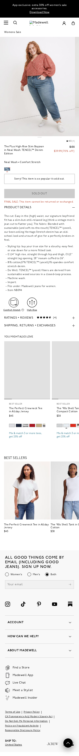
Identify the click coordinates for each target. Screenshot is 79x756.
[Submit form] (70, 585)
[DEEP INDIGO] (19, 425)
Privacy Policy (32, 712)
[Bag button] (73, 23)
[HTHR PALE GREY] (12, 425)
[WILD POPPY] (73, 425)
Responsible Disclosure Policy (22, 730)
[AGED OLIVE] (39, 425)
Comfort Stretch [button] (11, 310)
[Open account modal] (64, 23)
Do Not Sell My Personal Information (26, 721)
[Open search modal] (15, 23)
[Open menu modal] (6, 23)
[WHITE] (25, 425)
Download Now (39, 12)
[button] (68, 743)
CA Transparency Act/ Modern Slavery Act (28, 717)
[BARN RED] (32, 425)
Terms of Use (12, 712)
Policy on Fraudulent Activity (22, 726)
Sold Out (39, 193)
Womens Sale (12, 32)
